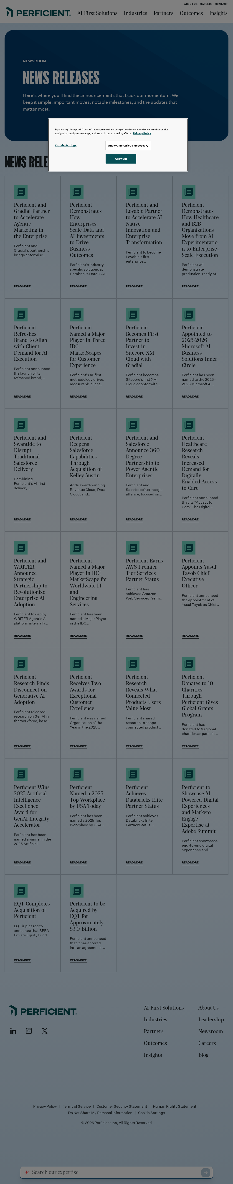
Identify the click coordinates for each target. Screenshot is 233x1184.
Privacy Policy (142, 133)
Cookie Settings (66, 145)
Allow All (121, 158)
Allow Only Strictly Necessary (128, 145)
